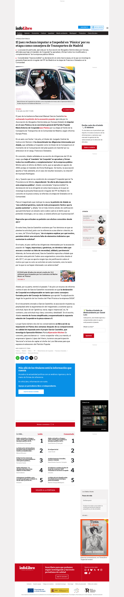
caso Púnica (44, 128)
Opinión (27, 33)
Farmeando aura (88, 227)
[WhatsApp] (85, 570)
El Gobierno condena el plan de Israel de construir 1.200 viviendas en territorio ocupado (58, 469)
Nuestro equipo (37, 584)
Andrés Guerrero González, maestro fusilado (57, 459)
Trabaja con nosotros (48, 584)
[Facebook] (88, 570)
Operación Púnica (21, 353)
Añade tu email (88, 327)
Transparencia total (97, 29)
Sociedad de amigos (60, 584)
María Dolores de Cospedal (45, 351)
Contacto (29, 584)
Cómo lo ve (85, 402)
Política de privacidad (80, 584)
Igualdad (51, 33)
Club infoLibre (92, 33)
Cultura (43, 33)
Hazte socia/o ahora (31, 392)
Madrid (24, 351)
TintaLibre (82, 33)
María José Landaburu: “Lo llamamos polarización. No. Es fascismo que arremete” (87, 410)
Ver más (84, 515)
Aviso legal (70, 584)
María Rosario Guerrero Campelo (57, 462)
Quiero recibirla (89, 147)
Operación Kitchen (56, 332)
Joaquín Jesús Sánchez (87, 230)
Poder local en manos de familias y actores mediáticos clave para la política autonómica (25, 460)
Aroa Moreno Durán (88, 220)
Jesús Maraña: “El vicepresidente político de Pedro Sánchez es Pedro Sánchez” (87, 421)
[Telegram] (98, 570)
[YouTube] (86, 573)
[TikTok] (90, 573)
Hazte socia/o (62, 577)
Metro (30, 351)
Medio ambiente (61, 33)
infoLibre (19, 482)
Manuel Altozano (21, 453)
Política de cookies (92, 584)
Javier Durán (51, 451)
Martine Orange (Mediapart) (56, 482)
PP (34, 351)
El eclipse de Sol (53, 449)
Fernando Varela (21, 463)
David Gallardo (20, 472)
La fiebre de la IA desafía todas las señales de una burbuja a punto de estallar (57, 479)
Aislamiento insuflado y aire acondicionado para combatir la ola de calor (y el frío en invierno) (26, 479)
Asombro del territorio (87, 217)
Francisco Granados (60, 351)
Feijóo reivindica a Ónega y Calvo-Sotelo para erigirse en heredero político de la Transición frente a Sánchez (25, 440)
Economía (35, 33)
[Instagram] (101, 570)
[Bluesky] (91, 570)
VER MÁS (103, 429)
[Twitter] (95, 570)
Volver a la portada (45, 490)
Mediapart (73, 33)
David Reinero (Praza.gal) (23, 443)
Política (19, 33)
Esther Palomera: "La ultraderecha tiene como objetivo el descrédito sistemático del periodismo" (25, 470)
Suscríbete (84, 27)
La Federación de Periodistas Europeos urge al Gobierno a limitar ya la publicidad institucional (25, 450)
